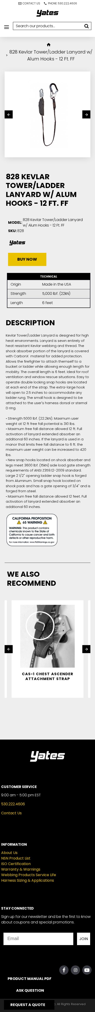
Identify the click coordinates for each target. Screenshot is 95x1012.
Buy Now (27, 259)
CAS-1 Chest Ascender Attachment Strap (47, 676)
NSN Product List (15, 858)
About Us (9, 852)
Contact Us (11, 813)
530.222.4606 (13, 804)
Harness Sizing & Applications (27, 880)
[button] (9, 114)
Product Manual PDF (29, 978)
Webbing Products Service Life (28, 875)
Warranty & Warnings (20, 869)
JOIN (83, 938)
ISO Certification (16, 863)
